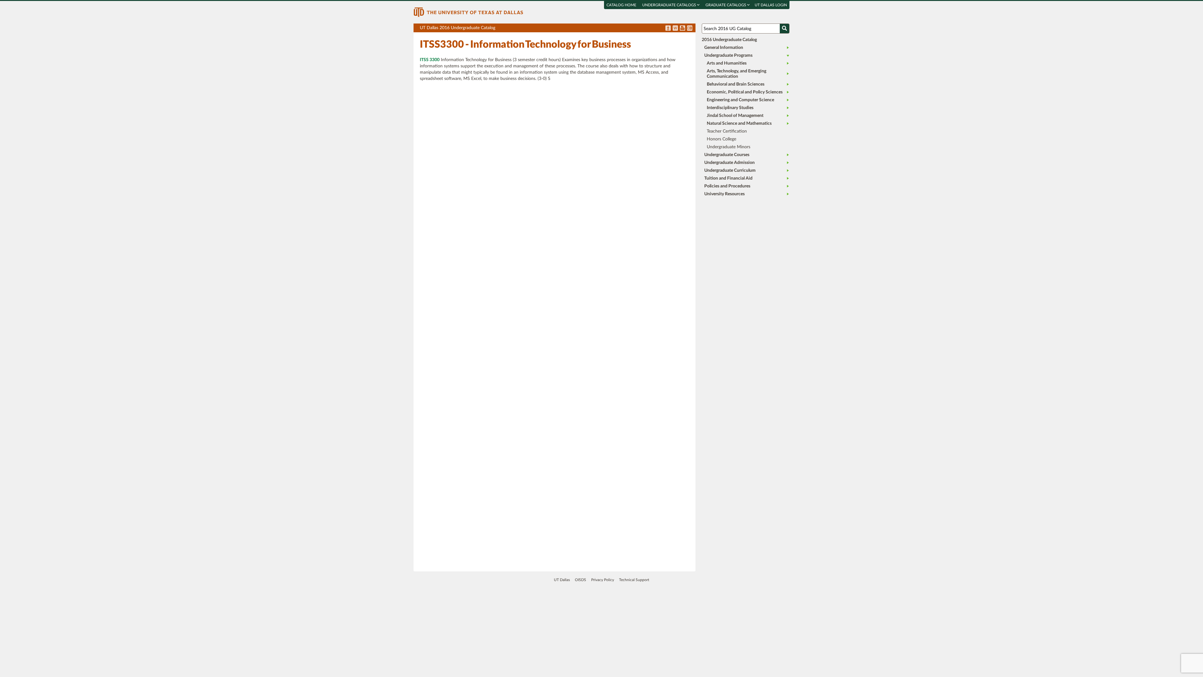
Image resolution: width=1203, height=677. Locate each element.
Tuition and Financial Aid (728, 178)
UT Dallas (562, 580)
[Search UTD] (784, 28)
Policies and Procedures (727, 186)
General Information (723, 47)
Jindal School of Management (735, 115)
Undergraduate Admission (729, 162)
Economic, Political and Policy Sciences (745, 92)
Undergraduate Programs (728, 55)
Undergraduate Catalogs (669, 5)
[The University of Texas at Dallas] (468, 12)
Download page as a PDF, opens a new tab (668, 28)
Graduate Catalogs (726, 5)
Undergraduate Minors (728, 147)
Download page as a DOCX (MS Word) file (675, 28)
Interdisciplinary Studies (730, 108)
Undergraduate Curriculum (730, 170)
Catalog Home (621, 5)
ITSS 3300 (430, 60)
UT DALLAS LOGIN (771, 5)
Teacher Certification (727, 131)
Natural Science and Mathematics (739, 123)
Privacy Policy (602, 580)
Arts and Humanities (727, 63)
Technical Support (634, 580)
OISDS (580, 580)
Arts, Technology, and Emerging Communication (736, 74)
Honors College (721, 139)
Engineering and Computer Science (740, 100)
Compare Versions (689, 28)
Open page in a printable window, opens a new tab (682, 28)
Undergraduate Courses (726, 155)
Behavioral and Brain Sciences (735, 84)
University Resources (724, 194)
